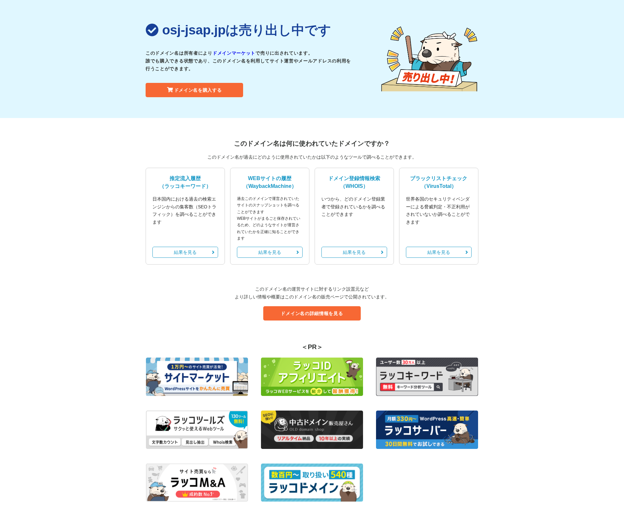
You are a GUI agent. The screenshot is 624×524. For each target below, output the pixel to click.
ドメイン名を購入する (198, 90)
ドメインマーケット (234, 53)
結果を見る (185, 252)
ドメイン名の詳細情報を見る (312, 313)
